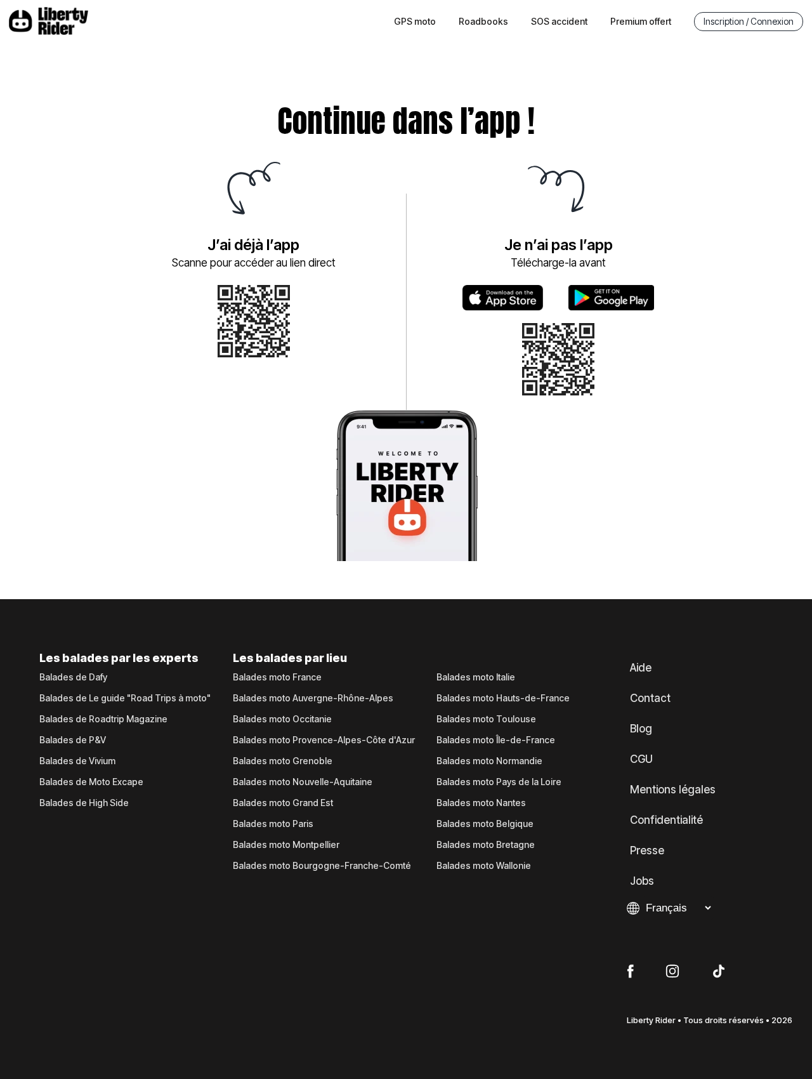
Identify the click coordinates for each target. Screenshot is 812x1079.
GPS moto (415, 21)
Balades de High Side (84, 802)
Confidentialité (666, 820)
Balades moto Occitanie (282, 719)
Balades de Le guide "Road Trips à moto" (125, 698)
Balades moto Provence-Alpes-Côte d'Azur (324, 740)
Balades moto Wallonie (483, 865)
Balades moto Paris (273, 823)
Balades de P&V (72, 740)
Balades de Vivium (77, 761)
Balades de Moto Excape (91, 782)
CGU (641, 759)
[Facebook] (630, 971)
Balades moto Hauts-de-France (503, 698)
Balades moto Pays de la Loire (498, 782)
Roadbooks (483, 21)
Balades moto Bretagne (485, 844)
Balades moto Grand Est (283, 802)
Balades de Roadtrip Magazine (103, 719)
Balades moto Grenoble (282, 761)
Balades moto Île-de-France (495, 740)
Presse (647, 850)
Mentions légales (673, 789)
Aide (641, 667)
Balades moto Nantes (481, 802)
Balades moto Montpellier (286, 844)
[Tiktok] (719, 971)
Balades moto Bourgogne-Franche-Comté (322, 865)
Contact (650, 698)
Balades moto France (277, 677)
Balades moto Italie (475, 677)
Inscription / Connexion (749, 21)
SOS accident (559, 21)
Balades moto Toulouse (486, 719)
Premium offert (640, 21)
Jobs (642, 881)
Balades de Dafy (73, 677)
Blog (641, 728)
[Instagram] (672, 971)
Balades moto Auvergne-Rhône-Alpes (313, 698)
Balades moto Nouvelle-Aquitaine (302, 782)
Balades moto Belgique (485, 823)
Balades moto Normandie (489, 761)
